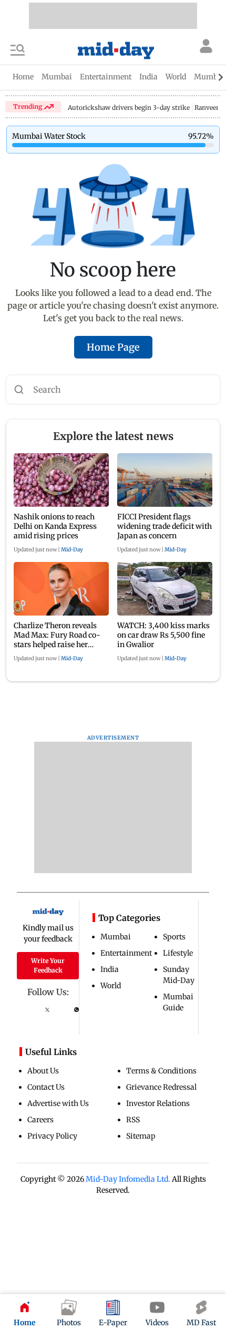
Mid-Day (72, 549)
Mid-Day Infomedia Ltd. (128, 1179)
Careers (40, 1119)
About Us (43, 1071)
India (109, 969)
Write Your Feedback (48, 965)
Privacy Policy (52, 1136)
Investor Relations (158, 1103)
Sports (174, 936)
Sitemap (141, 1136)
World (110, 985)
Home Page (113, 347)
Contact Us (46, 1087)
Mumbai (115, 936)
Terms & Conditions (161, 1071)
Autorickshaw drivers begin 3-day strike (129, 107)
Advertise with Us (58, 1103)
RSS (133, 1119)
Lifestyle (178, 953)
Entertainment (126, 953)
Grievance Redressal (161, 1087)
